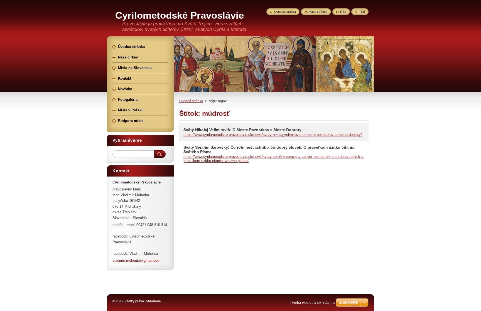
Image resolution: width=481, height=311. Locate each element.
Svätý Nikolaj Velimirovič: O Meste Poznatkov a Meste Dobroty (242, 130)
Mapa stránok (318, 11)
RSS (343, 11)
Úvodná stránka (191, 101)
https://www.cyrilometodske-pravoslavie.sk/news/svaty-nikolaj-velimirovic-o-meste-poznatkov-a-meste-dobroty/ (272, 135)
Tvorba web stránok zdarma (312, 302)
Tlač (362, 11)
